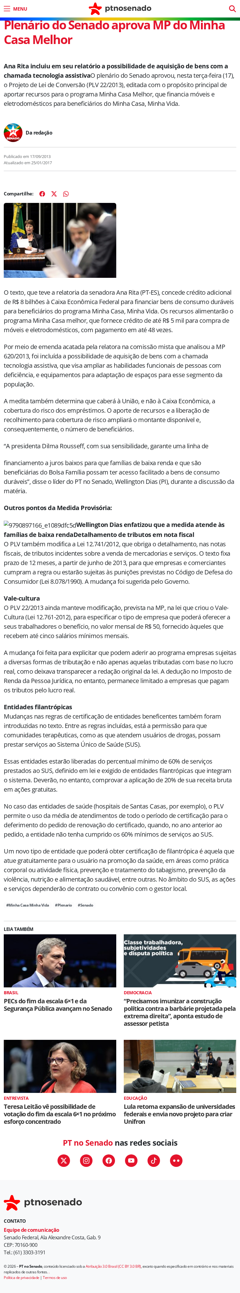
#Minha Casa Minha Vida (27, 905)
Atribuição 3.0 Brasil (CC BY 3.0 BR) (113, 1266)
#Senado (85, 905)
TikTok (154, 1160)
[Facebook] (42, 194)
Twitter (64, 1160)
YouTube (131, 1160)
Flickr (176, 1160)
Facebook (108, 1160)
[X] (54, 194)
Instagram (86, 1160)
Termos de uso (55, 1277)
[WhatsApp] (66, 194)
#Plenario (63, 905)
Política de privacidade (21, 1277)
